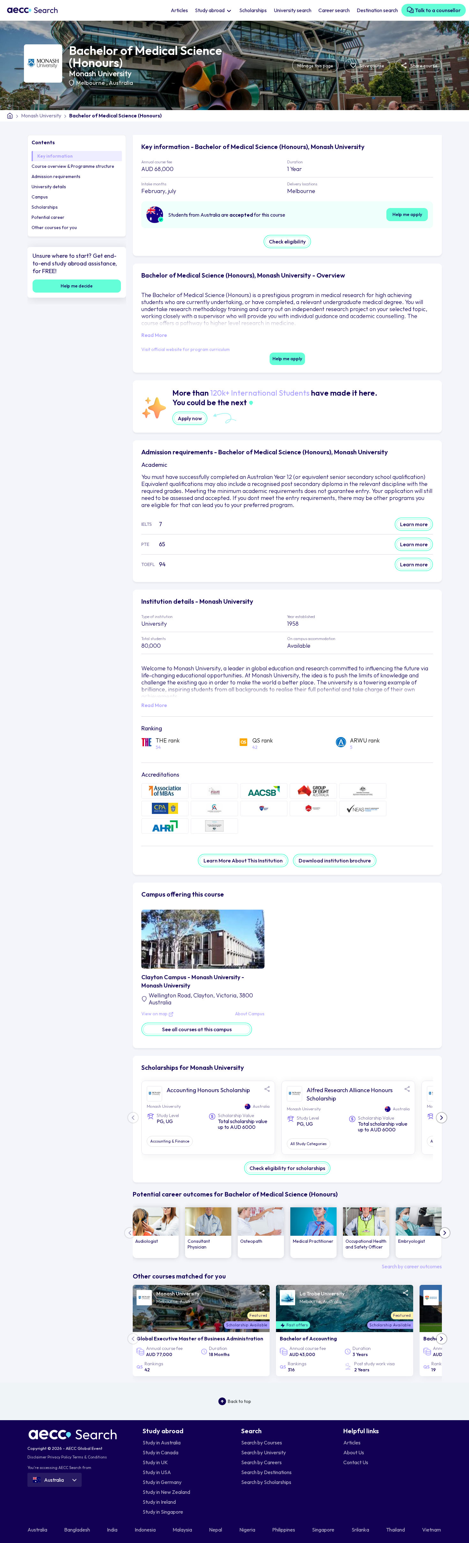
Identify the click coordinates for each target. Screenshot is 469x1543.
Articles (179, 10)
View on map (154, 1014)
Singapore (323, 1529)
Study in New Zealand (166, 1492)
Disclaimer (37, 1457)
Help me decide (77, 286)
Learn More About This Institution (243, 860)
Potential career (48, 217)
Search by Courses (261, 1442)
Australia (121, 82)
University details (49, 187)
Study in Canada (160, 1452)
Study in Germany (162, 1482)
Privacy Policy (59, 1457)
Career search (334, 10)
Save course (371, 66)
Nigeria (247, 1529)
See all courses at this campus (197, 1029)
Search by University (263, 1452)
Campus (40, 197)
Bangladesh (77, 1529)
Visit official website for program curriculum (185, 349)
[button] (441, 1118)
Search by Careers (261, 1462)
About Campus (249, 1014)
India (112, 1529)
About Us (353, 1452)
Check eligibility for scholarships (287, 1168)
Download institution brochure (335, 860)
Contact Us (355, 1462)
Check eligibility (287, 241)
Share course (423, 66)
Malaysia (183, 1529)
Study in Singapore (163, 1512)
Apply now (190, 418)
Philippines (284, 1529)
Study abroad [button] (210, 10)
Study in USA (157, 1472)
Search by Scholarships (266, 1482)
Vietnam (432, 1529)
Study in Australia (162, 1442)
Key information (55, 156)
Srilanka (361, 1529)
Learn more (414, 524)
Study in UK (155, 1462)
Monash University (100, 73)
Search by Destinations (266, 1472)
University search (292, 10)
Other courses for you (54, 227)
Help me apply (407, 214)
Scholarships (253, 10)
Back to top (239, 1401)
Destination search (377, 10)
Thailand (396, 1529)
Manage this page (315, 66)
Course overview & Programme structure (73, 166)
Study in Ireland (159, 1502)
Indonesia (146, 1529)
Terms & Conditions (89, 1457)
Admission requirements (56, 176)
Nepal (216, 1529)
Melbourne (91, 82)
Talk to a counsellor (437, 10)
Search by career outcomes (412, 1266)
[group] (156, 1232)
